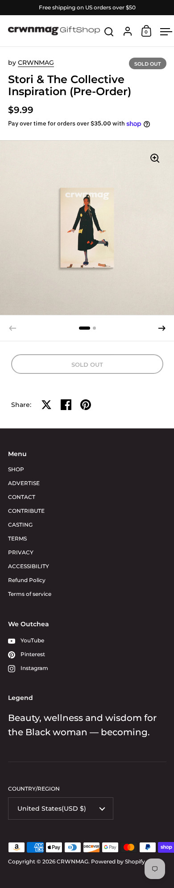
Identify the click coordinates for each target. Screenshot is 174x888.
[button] (84, 328)
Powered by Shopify (118, 861)
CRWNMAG (36, 63)
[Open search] (109, 32)
